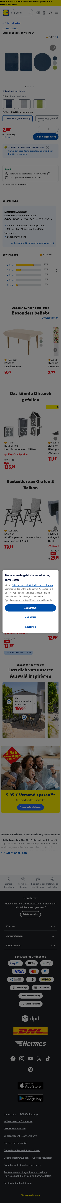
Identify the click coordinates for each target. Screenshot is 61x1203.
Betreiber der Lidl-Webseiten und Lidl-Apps (32, 585)
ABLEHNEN (30, 626)
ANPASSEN (30, 617)
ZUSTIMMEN (30, 607)
